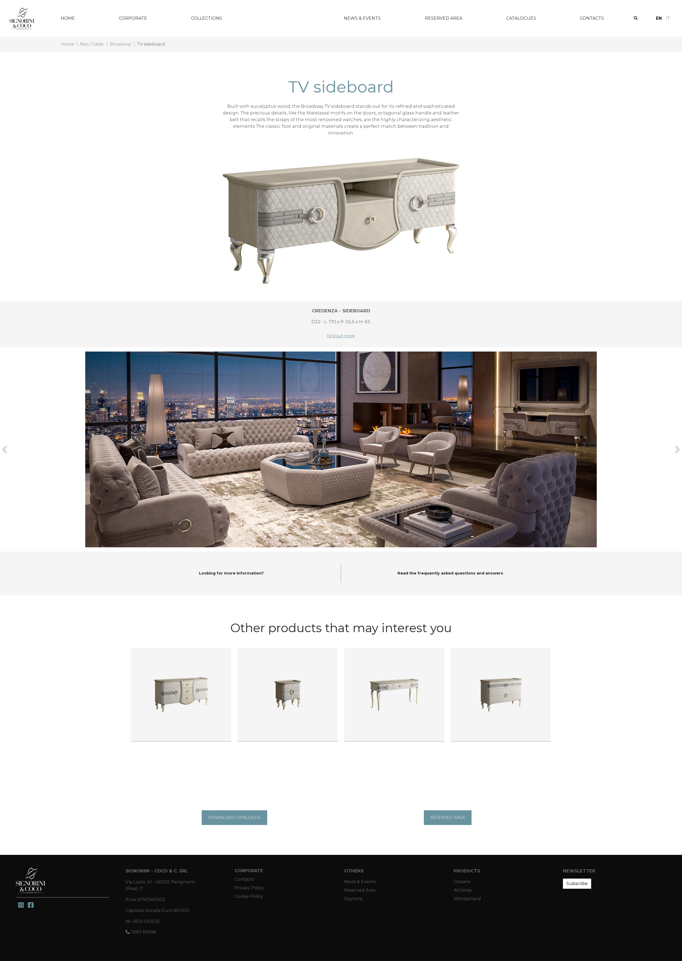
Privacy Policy (249, 887)
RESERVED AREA (448, 817)
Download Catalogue (234, 817)
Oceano (462, 881)
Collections (206, 18)
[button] (5, 449)
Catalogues (521, 18)
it (668, 18)
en (659, 18)
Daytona (353, 898)
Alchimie (463, 890)
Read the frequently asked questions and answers (450, 573)
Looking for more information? (231, 573)
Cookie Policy (249, 896)
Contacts (592, 18)
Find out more (341, 335)
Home (68, 18)
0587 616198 (143, 932)
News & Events (362, 18)
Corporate (133, 18)
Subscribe (577, 883)
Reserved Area (443, 18)
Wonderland (283, 18)
